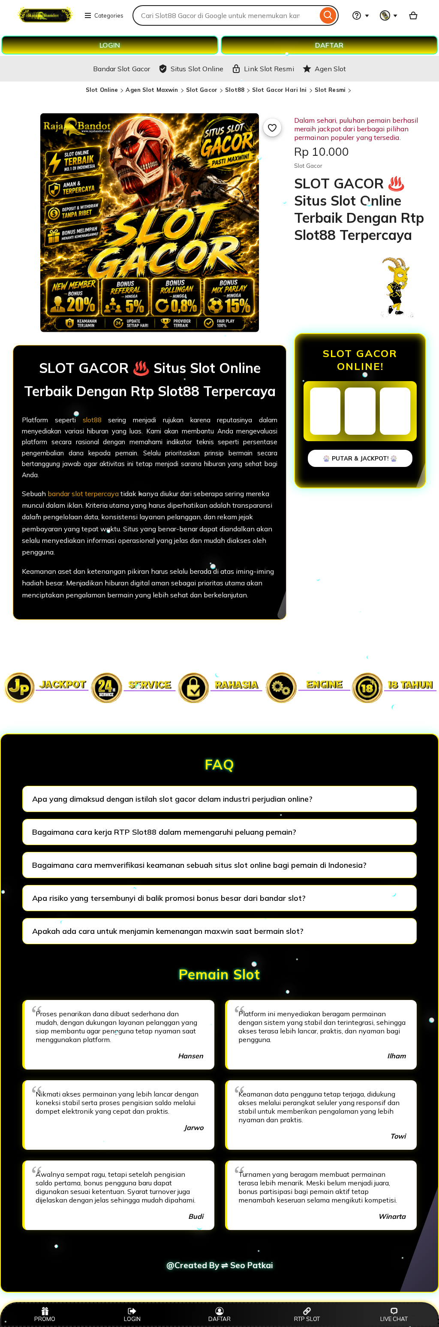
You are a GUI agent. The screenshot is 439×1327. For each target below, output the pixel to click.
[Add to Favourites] (272, 127)
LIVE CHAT (394, 1318)
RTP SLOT (307, 1318)
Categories (108, 15)
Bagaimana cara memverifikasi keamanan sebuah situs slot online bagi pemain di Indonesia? (199, 865)
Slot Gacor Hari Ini (279, 89)
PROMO (44, 1318)
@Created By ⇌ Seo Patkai (219, 1265)
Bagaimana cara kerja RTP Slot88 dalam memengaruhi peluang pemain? (164, 832)
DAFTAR (329, 45)
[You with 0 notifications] (389, 15)
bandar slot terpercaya (83, 493)
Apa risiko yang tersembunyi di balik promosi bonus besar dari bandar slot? (169, 898)
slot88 (92, 420)
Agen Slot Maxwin (152, 89)
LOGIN (109, 45)
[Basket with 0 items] (413, 15)
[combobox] (225, 15)
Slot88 (234, 89)
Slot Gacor (201, 89)
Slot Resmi (330, 89)
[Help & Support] (360, 15)
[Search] (328, 15)
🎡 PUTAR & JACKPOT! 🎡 (360, 458)
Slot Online (102, 89)
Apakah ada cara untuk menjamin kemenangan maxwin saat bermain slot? (168, 931)
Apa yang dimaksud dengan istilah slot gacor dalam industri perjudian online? (172, 799)
